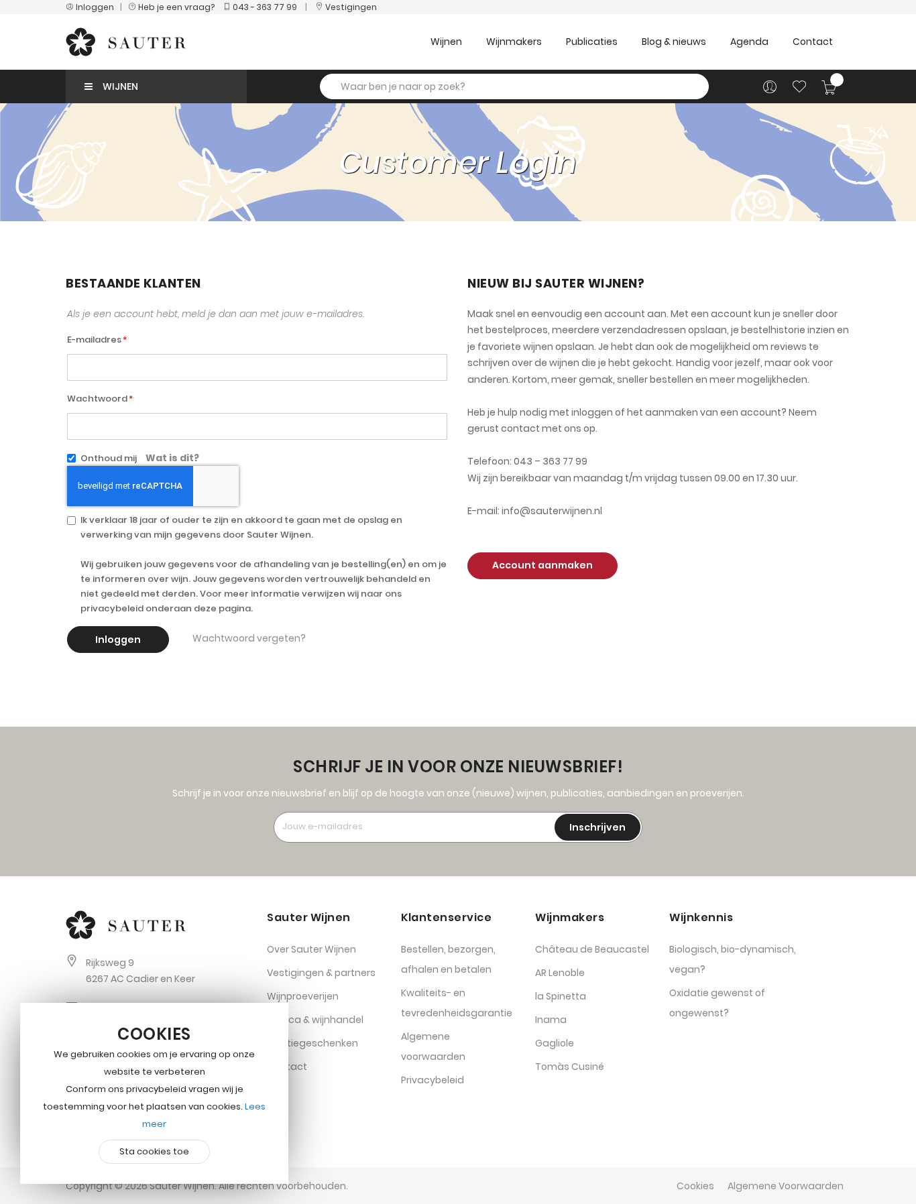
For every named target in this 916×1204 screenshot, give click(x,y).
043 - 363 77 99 (264, 7)
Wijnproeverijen (303, 996)
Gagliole (554, 1043)
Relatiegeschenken (312, 1043)
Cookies (695, 1186)
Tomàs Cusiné (569, 1066)
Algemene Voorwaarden (786, 1186)
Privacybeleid (432, 1080)
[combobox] (514, 86)
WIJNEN (120, 86)
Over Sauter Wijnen (311, 949)
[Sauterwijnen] (126, 42)
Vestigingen (350, 7)
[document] (154, 1093)
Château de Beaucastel (592, 949)
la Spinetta (560, 996)
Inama (551, 1019)
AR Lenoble (560, 972)
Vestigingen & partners (321, 972)
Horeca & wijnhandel (315, 1019)
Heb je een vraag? (178, 7)
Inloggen (94, 7)
